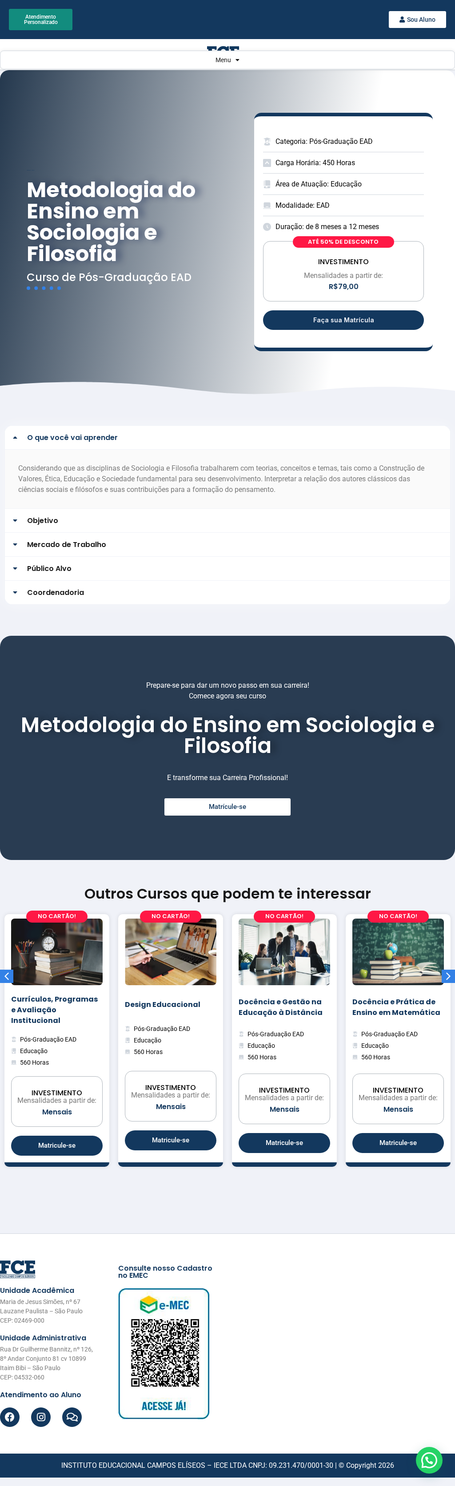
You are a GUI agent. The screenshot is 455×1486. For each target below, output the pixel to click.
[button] (227, 437)
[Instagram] (41, 1417)
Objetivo (42, 520)
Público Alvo (49, 568)
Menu (223, 59)
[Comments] (72, 1417)
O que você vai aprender (72, 437)
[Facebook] (10, 1417)
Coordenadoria (55, 592)
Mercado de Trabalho (66, 544)
